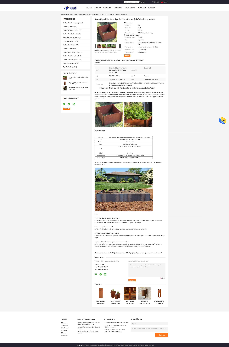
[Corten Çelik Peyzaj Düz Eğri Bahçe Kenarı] (64, 78)
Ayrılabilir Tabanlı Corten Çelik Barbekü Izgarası (89, 328)
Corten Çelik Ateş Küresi (70, 30)
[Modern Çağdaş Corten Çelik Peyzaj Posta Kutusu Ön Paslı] (159, 293)
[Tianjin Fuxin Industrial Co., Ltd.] (71, 8)
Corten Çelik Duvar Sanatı (71, 56)
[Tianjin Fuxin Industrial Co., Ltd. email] (65, 104)
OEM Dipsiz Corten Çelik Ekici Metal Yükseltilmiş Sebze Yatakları (115, 330)
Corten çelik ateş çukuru (70, 59)
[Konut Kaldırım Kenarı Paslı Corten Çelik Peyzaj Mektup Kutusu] (101, 293)
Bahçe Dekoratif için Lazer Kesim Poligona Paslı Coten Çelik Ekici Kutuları (115, 302)
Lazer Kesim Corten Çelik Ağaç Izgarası (110, 253)
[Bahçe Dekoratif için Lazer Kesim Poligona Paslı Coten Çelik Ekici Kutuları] (115, 293)
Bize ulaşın (142, 8)
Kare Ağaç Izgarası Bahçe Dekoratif (152, 253)
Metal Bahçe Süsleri (69, 63)
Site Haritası (64, 335)
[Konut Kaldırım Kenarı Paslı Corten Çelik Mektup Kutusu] (64, 83)
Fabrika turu (118, 8)
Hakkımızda (107, 8)
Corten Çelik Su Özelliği (70, 34)
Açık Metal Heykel (69, 67)
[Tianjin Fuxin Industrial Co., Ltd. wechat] (75, 104)
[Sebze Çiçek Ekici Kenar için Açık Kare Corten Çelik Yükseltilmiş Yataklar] (107, 32)
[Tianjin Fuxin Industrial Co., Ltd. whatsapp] (70, 104)
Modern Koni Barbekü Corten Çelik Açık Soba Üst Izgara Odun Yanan (89, 323)
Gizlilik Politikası (80, 345)
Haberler (151, 8)
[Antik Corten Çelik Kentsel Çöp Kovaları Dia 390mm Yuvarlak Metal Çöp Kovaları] (144, 293)
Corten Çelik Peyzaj (79, 14)
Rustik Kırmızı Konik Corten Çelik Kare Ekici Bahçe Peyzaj (115, 326)
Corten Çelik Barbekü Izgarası (72, 23)
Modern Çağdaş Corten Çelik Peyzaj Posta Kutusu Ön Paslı (159, 302)
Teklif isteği (155, 2)
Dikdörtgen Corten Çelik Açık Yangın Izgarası (88, 332)
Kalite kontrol (130, 8)
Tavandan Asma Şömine (70, 37)
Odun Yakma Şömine (69, 41)
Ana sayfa (89, 8)
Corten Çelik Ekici (68, 26)
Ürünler (98, 8)
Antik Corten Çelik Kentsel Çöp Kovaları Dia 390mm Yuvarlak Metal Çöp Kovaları (144, 302)
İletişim (127, 55)
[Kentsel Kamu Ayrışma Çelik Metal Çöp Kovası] (64, 88)
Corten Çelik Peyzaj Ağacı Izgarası (131, 253)
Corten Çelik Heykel (69, 48)
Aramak (142, 2)
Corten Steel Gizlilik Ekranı (71, 52)
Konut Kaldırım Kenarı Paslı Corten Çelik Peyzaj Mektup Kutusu (100, 302)
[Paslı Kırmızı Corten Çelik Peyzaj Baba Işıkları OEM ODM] (130, 293)
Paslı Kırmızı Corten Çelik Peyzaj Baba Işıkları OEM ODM (130, 302)
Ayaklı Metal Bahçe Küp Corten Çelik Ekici (116, 322)
